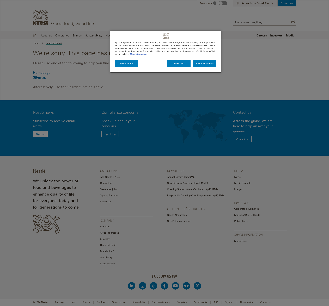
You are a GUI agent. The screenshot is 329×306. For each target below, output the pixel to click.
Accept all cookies (205, 63)
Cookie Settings (127, 63)
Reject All (179, 63)
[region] (165, 52)
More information (138, 54)
